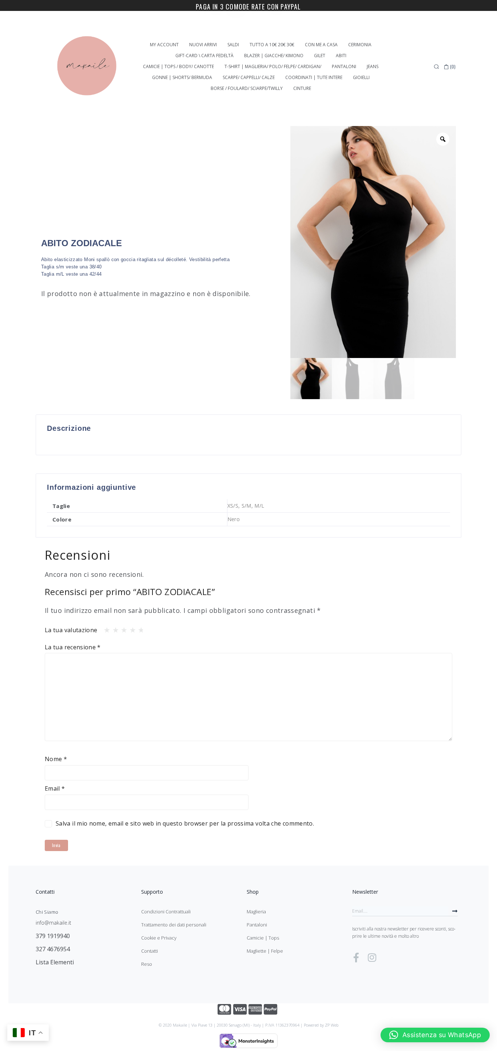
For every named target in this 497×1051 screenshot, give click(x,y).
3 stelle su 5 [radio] (122, 628)
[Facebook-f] (356, 957)
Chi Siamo (47, 912)
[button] (435, 1035)
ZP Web (331, 1025)
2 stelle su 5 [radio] (113, 628)
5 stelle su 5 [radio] (139, 628)
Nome (56, 759)
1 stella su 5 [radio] (105, 628)
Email (55, 788)
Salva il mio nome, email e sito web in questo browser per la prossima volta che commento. (185, 823)
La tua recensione (73, 647)
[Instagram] (372, 957)
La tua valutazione (71, 630)
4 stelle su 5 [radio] (130, 628)
